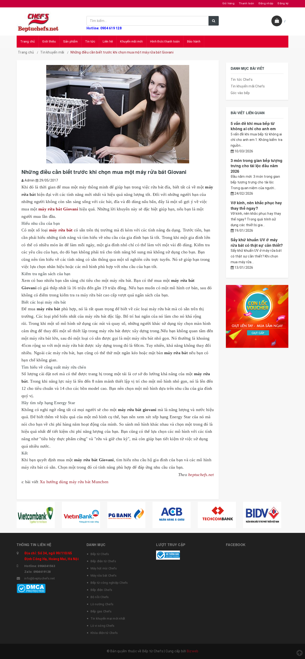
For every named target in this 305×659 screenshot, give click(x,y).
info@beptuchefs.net (39, 578)
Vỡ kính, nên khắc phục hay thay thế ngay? (256, 205)
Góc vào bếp (240, 93)
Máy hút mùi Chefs (104, 568)
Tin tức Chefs (242, 79)
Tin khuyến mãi (52, 52)
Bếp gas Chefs (101, 611)
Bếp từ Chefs (100, 554)
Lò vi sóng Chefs (103, 625)
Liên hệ (108, 41)
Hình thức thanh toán (165, 41)
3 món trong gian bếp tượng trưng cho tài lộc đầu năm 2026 (257, 166)
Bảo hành (193, 41)
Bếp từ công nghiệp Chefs (109, 582)
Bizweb (192, 651)
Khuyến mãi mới (131, 41)
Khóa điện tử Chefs (104, 633)
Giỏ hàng (228, 3)
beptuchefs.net (201, 474)
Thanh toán (246, 3)
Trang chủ (27, 41)
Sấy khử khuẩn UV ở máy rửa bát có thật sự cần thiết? (257, 242)
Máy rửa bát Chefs (104, 575)
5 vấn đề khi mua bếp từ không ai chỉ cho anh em (253, 126)
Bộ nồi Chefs (100, 597)
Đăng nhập (266, 3)
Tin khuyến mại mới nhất (108, 618)
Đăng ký (283, 3)
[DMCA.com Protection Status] (31, 588)
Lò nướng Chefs (102, 604)
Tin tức (90, 41)
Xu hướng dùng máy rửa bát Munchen (52, 481)
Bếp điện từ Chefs (103, 561)
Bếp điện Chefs (101, 590)
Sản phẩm (70, 41)
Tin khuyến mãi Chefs (248, 86)
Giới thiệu (49, 41)
